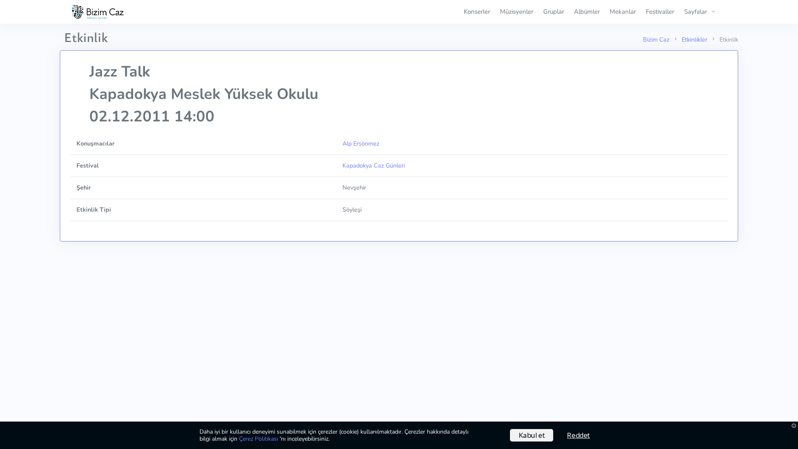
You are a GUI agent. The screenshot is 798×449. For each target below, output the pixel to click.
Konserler (477, 11)
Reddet (578, 435)
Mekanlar (623, 11)
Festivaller (660, 11)
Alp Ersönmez (360, 143)
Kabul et (532, 435)
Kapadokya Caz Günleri (373, 165)
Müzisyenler (516, 11)
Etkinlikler (694, 39)
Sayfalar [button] (695, 11)
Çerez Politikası (259, 439)
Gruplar (553, 11)
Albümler (587, 11)
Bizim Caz (656, 39)
